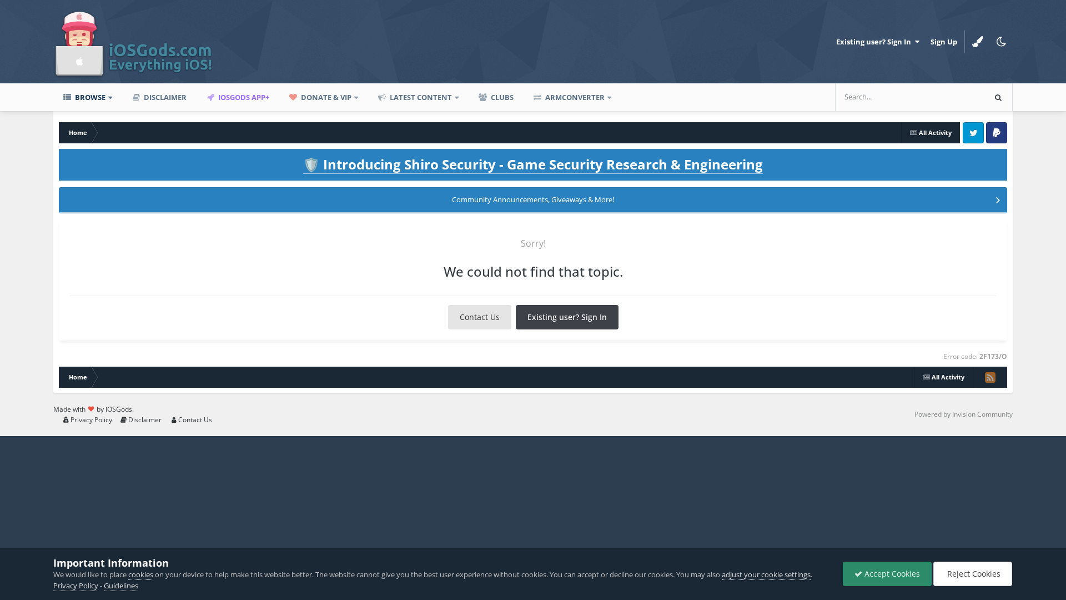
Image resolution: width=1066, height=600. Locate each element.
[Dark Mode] (1001, 41)
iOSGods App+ (243, 97)
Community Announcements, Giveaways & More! (533, 199)
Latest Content (420, 97)
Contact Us (480, 317)
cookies (140, 574)
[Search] (998, 97)
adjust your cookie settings (766, 574)
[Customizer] (977, 41)
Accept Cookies (891, 573)
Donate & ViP (325, 97)
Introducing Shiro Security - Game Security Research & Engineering (533, 164)
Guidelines (121, 586)
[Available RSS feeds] (990, 377)
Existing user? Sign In (875, 42)
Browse (89, 97)
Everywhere (951, 97)
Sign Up (944, 42)
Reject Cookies (972, 573)
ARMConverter (574, 97)
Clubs (501, 97)
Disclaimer (164, 97)
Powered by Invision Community (963, 414)
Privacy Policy (90, 419)
